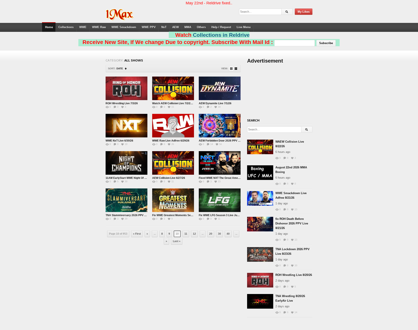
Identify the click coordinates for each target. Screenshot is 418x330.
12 (194, 233)
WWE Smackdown (123, 27)
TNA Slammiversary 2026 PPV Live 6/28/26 (132, 215)
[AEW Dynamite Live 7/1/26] (219, 88)
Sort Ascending (126, 68)
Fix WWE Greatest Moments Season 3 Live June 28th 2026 (188, 215)
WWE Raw (99, 27)
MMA (187, 27)
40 (228, 233)
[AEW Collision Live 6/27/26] (173, 163)
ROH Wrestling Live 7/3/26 (122, 103)
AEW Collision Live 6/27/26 (168, 178)
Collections (66, 27)
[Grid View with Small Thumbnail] (231, 68)
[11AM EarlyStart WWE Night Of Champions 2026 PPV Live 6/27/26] (126, 163)
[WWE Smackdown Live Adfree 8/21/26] (260, 198)
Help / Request (221, 27)
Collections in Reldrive (221, 35)
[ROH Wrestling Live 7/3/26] (126, 88)
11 (185, 233)
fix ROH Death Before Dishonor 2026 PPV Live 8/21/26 (291, 223)
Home (49, 27)
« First (137, 233)
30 (219, 233)
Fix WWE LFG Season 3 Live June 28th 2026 (226, 215)
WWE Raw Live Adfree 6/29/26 (170, 140)
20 (210, 233)
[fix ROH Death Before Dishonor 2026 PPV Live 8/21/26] (260, 224)
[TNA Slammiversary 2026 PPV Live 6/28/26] (126, 200)
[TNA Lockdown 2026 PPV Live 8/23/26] (260, 254)
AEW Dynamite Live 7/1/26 (215, 103)
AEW (175, 27)
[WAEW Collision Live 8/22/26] (260, 147)
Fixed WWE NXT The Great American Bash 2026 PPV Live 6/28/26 (239, 178)
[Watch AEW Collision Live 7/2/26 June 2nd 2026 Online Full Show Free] (173, 88)
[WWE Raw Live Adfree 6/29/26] (173, 125)
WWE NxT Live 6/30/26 (119, 140)
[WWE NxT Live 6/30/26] (126, 125)
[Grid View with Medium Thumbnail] (236, 68)
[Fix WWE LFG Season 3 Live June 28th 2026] (219, 200)
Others (201, 27)
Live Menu (244, 27)
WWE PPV (149, 27)
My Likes (304, 11)
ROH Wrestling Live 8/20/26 (293, 275)
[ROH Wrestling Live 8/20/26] (260, 280)
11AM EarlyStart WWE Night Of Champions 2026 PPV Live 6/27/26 (146, 178)
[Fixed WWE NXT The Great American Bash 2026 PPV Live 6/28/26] (219, 163)
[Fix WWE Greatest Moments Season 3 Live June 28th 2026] (173, 200)
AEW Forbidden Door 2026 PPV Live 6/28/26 (226, 140)
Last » (176, 241)
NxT (164, 27)
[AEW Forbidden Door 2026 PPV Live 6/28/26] (219, 125)
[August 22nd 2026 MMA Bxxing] (260, 173)
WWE (82, 27)
